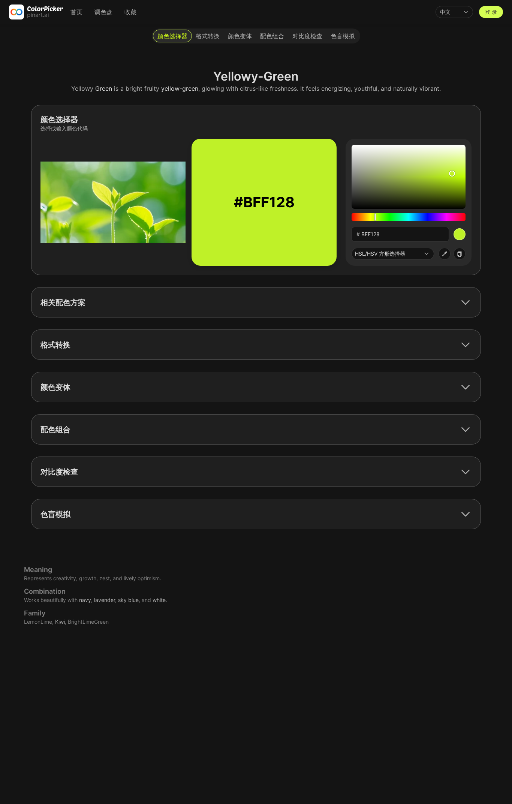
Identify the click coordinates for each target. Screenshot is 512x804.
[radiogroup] (256, 35)
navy (85, 600)
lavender (104, 600)
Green (103, 88)
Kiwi (60, 621)
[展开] (466, 302)
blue (133, 600)
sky (122, 600)
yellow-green (179, 88)
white (159, 600)
